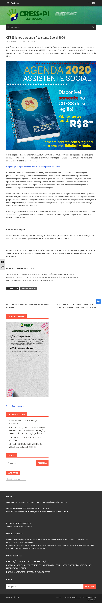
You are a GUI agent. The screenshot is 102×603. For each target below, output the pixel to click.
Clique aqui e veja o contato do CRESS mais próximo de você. (33, 166)
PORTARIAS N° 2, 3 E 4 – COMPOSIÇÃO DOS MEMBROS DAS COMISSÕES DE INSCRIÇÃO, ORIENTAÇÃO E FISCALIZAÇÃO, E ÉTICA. (27, 430)
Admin (33, 41)
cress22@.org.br (58, 511)
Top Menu (14, 3)
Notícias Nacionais (28, 289)
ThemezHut (91, 600)
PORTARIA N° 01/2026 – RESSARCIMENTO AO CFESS (28, 572)
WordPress (76, 597)
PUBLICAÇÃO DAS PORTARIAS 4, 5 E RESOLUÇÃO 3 (27, 561)
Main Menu (15, 27)
